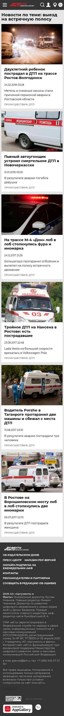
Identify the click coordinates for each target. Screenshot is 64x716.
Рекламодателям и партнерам (26, 578)
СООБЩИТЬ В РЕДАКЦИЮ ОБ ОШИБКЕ (29, 583)
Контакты (10, 573)
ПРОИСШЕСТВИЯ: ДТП (19, 104)
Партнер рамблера (33, 699)
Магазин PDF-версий (40, 560)
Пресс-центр (12, 560)
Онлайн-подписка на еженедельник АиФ (19, 566)
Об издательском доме (21, 555)
